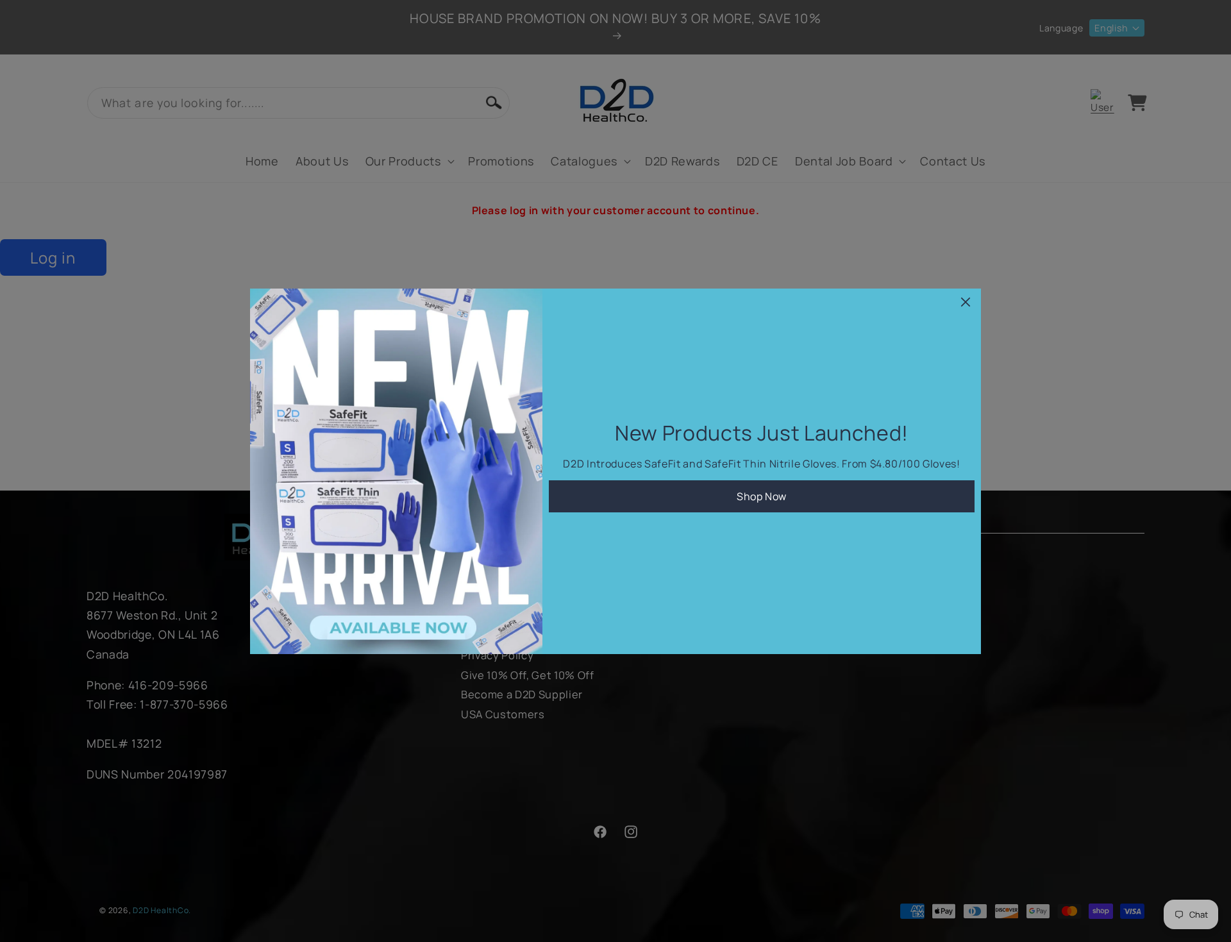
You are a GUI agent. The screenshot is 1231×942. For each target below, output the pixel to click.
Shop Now (762, 496)
